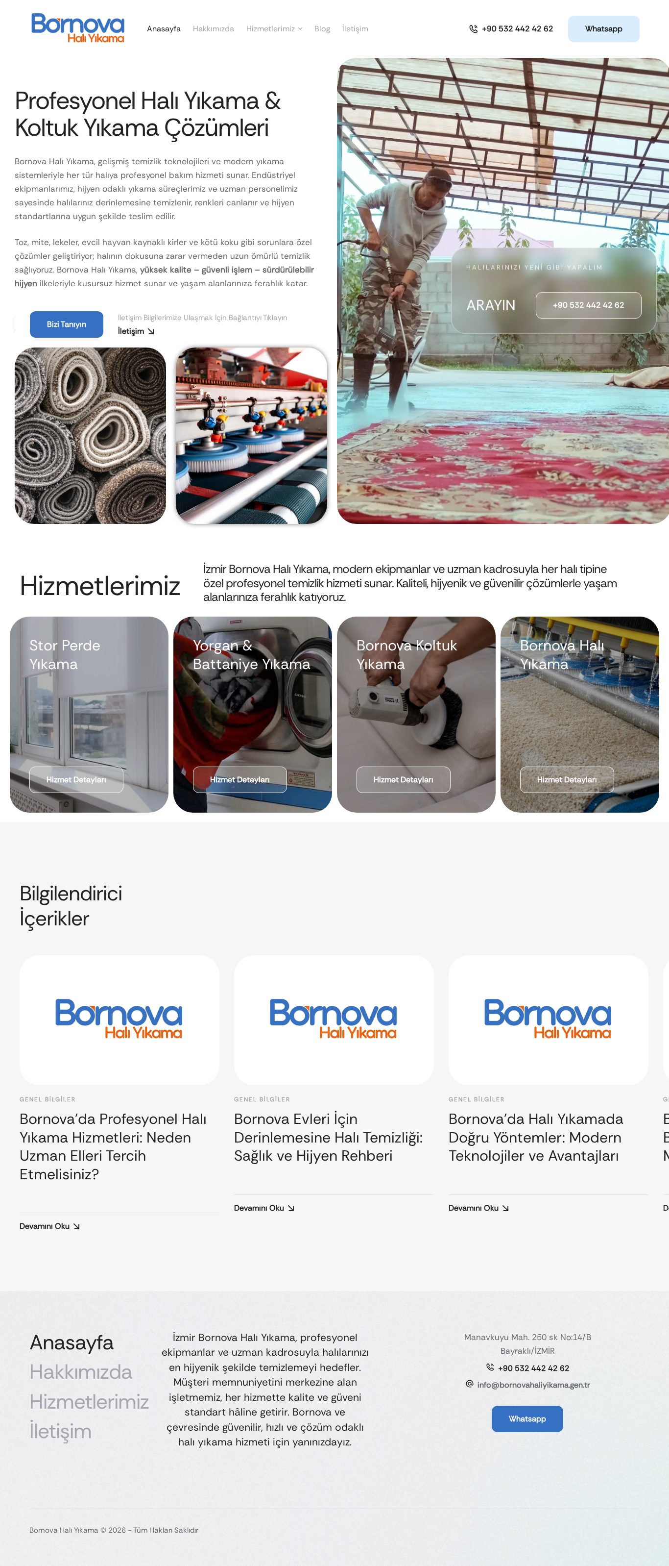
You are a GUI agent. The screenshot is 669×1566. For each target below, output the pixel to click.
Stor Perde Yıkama (64, 654)
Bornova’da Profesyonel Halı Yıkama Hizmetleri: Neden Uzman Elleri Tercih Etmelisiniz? (113, 1146)
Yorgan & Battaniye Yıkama (252, 654)
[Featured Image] (119, 1020)
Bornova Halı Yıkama (562, 654)
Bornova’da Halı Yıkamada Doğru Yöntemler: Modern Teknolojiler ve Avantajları (536, 1137)
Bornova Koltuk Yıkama (407, 654)
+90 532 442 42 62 (534, 1368)
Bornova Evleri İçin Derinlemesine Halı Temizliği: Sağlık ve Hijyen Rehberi (328, 1137)
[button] (511, 29)
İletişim (131, 331)
